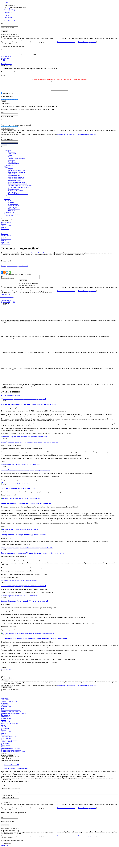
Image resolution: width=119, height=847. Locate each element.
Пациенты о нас (6, 706)
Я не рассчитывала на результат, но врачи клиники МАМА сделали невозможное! (34, 638)
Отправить (4, 31)
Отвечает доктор (6, 718)
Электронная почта (8, 797)
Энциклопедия (5, 58)
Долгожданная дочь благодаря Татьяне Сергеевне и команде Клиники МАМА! (33, 553)
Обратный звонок (6, 741)
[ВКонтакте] (2, 272)
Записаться (4, 825)
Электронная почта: (7, 116)
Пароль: (3, 75)
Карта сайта (4, 708)
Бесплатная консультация (9, 740)
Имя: (2, 112)
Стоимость (4, 726)
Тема (3, 785)
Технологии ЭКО (6, 721)
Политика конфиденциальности (11, 711)
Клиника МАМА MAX (11, 765)
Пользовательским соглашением (66, 42)
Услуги (3, 725)
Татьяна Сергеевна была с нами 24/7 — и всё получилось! (24, 601)
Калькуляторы (5, 745)
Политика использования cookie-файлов (13, 713)
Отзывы (7, 4)
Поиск (3, 746)
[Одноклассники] (4, 272)
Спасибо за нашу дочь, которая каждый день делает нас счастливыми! (29, 442)
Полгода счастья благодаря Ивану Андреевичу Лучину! (23, 535)
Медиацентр (5, 728)
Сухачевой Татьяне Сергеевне (40, 253)
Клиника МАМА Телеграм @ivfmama (16, 768)
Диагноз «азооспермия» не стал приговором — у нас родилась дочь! (28, 404)
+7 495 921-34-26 (9, 10)
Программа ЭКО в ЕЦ (8, 302)
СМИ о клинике (6, 225)
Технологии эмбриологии (9, 701)
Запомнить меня (8, 93)
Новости (3, 227)
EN (4, 60)
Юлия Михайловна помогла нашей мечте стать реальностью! (26, 503)
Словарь (3, 720)
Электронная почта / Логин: (10, 72)
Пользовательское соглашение (10, 710)
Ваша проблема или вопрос (11, 789)
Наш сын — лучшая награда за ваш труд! (18, 488)
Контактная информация (8, 736)
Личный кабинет (6, 64)
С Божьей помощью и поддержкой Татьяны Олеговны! (23, 586)
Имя (2, 23)
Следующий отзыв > (21, 266)
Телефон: (4, 120)
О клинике (4, 234)
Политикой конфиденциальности (87, 42)
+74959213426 (8, 215)
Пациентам (4, 703)
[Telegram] (7, 272)
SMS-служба (5, 743)
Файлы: (3, 676)
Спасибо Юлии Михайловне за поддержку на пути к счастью (25, 470)
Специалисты (5, 700)
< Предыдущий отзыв (8, 266)
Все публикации (6, 222)
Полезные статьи (6, 716)
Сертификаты (5, 705)
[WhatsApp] (10, 272)
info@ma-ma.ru (5, 294)
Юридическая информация (9, 723)
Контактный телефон (7, 27)
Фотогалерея (5, 229)
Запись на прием (6, 738)
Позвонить (4, 845)
